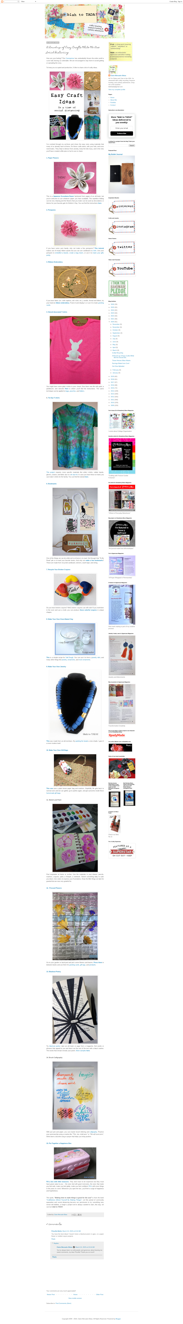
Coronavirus (70, 58)
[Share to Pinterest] (81, 1215)
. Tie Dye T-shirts (53, 398)
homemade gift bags (53, 793)
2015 (113, 388)
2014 (113, 391)
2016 (113, 385)
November (116, 327)
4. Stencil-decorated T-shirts (56, 312)
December (116, 324)
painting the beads (82, 741)
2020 (113, 322)
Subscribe (121, 133)
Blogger (118, 1319)
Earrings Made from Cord (120, 363)
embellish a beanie (61, 253)
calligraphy (93, 1132)
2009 (113, 405)
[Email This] (73, 1215)
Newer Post (51, 1294)
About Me (113, 100)
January (115, 373)
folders (82, 391)
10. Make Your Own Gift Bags (57, 750)
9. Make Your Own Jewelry (56, 666)
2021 (113, 319)
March (115, 350)
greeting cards (74, 965)
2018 (113, 379)
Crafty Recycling (117, 353)
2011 (112, 399)
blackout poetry (54, 1046)
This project (51, 472)
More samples (83, 1050)
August (115, 336)
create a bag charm (76, 253)
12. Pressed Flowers (54, 888)
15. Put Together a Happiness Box (58, 1143)
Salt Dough (69, 657)
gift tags (82, 965)
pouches (73, 391)
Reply (53, 1239)
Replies (56, 1243)
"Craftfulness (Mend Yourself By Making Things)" (64, 1200)
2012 (113, 397)
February (116, 370)
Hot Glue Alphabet (118, 366)
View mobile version (75, 1298)
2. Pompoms (51, 210)
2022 (113, 316)
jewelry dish (96, 657)
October (115, 330)
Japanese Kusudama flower (63, 196)
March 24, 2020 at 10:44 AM (85, 1247)
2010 (113, 402)
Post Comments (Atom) (63, 1303)
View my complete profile (116, 89)
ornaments (71, 660)
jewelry (64, 660)
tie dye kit (74, 474)
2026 (113, 304)
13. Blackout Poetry (53, 971)
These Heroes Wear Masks (121, 360)
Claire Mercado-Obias (64, 1247)
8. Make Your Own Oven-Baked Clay (59, 619)
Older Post (99, 1294)
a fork (94, 250)
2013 (113, 394)
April (114, 347)
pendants (92, 965)
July (114, 339)
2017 (113, 382)
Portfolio (113, 102)
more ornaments (84, 660)
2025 (113, 307)
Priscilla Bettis (56, 1231)
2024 (113, 310)
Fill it (90, 1186)
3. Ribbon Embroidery (54, 262)
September (116, 333)
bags (67, 391)
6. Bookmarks (51, 484)
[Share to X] (77, 1215)
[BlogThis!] (75, 1215)
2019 (113, 376)
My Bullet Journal (115, 154)
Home (75, 1294)
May (114, 344)
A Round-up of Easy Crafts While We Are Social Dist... (123, 356)
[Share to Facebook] (79, 1215)
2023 (113, 313)
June (114, 341)
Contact (113, 105)
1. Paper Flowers (52, 158)
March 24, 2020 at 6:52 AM (71, 1231)
